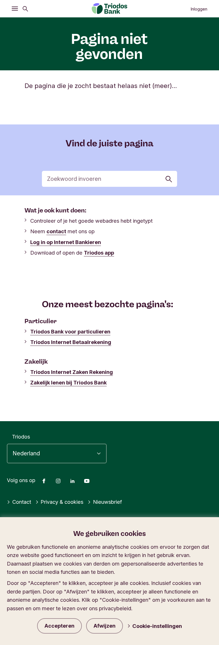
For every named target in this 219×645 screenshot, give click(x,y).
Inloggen (198, 9)
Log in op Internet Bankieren (65, 242)
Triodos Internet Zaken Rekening (71, 372)
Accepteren (59, 626)
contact (56, 231)
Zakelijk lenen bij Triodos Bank (68, 382)
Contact (21, 502)
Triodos (21, 436)
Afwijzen (104, 626)
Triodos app (99, 252)
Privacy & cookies (61, 502)
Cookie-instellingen (157, 626)
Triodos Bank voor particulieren (70, 331)
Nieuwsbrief (107, 502)
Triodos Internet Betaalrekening (70, 342)
